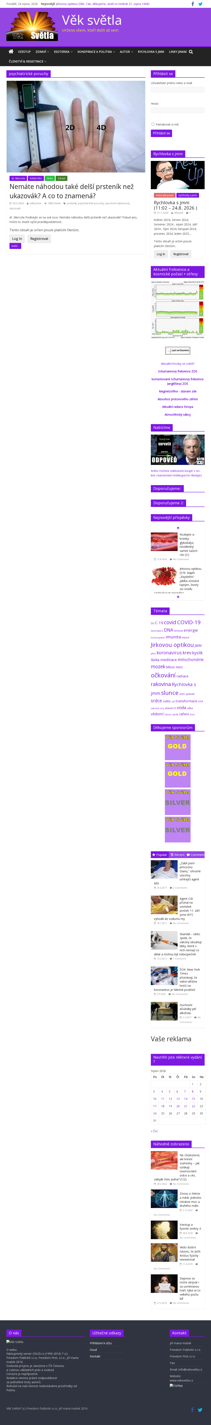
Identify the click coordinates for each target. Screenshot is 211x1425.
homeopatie (158, 637)
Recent (180, 855)
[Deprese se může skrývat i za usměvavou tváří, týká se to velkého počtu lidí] (165, 1276)
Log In (17, 238)
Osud (93, 1350)
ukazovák (14, 208)
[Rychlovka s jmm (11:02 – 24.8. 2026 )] (178, 163)
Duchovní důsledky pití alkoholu (188, 1009)
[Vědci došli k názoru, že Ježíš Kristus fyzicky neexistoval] (165, 1245)
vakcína (155, 708)
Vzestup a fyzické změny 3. (191, 1227)
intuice (185, 637)
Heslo (154, 104)
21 (185, 1106)
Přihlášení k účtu (101, 1343)
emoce (178, 630)
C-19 (159, 622)
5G (152, 623)
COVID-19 (189, 622)
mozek (158, 666)
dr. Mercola (18, 178)
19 (170, 1106)
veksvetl (178, 213)
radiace (182, 676)
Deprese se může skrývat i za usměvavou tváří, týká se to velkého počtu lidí (190, 1288)
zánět (175, 714)
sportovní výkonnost (117, 203)
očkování (163, 675)
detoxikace (157, 630)
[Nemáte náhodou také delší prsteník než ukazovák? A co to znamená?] (75, 83)
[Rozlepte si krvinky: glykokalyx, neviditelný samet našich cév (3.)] (164, 535)
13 (178, 1099)
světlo (167, 701)
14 (185, 1099)
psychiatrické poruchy (91, 203)
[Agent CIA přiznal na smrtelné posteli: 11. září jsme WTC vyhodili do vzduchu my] (165, 896)
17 (154, 1106)
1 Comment (179, 958)
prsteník (71, 203)
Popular (161, 855)
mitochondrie (191, 659)
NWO (179, 667)
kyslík (197, 653)
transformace (186, 701)
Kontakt (95, 1356)
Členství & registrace (26, 61)
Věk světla (92, 19)
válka (190, 708)
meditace (168, 659)
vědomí (157, 713)
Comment (198, 855)
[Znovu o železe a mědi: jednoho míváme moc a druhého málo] (165, 1192)
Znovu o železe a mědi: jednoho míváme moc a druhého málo (190, 1200)
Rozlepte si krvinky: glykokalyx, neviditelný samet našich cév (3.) (188, 544)
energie (191, 630)
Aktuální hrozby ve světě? (178, 364)
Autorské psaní (164, 195)
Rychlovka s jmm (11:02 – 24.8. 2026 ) (175, 205)
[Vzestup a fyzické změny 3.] (165, 1223)
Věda (50, 178)
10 (154, 1099)
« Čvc (154, 1131)
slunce (169, 693)
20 (178, 1106)
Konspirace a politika (94, 52)
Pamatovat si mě (167, 124)
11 (162, 1099)
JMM (198, 645)
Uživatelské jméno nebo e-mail (171, 83)
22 (193, 1106)
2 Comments (180, 887)
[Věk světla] (11, 51)
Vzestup (24, 52)
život (192, 714)
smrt (182, 694)
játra (153, 653)
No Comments (181, 559)
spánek (190, 694)
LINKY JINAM (177, 52)
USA (200, 701)
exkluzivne (35, 203)
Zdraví (41, 52)
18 (162, 1106)
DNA (168, 630)
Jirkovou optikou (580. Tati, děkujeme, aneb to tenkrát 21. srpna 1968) (102, 4)
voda (181, 707)
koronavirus (169, 653)
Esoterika (61, 52)
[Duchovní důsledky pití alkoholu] (165, 1002)
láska (155, 659)
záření (184, 714)
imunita (173, 637)
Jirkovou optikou (172, 645)
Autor (125, 52)
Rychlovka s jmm (151, 52)
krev (187, 653)
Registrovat (39, 238)
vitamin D (170, 708)
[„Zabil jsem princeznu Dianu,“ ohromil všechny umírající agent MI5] (165, 860)
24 (154, 1113)
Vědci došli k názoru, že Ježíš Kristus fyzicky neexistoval (190, 1253)
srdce (156, 701)
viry (162, 708)
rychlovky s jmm (187, 195)
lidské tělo (36, 178)
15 (193, 1099)
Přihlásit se (161, 133)
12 (170, 1099)
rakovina (161, 684)
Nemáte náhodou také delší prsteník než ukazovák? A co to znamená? (71, 191)
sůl (173, 701)
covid (170, 622)
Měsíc (170, 667)
